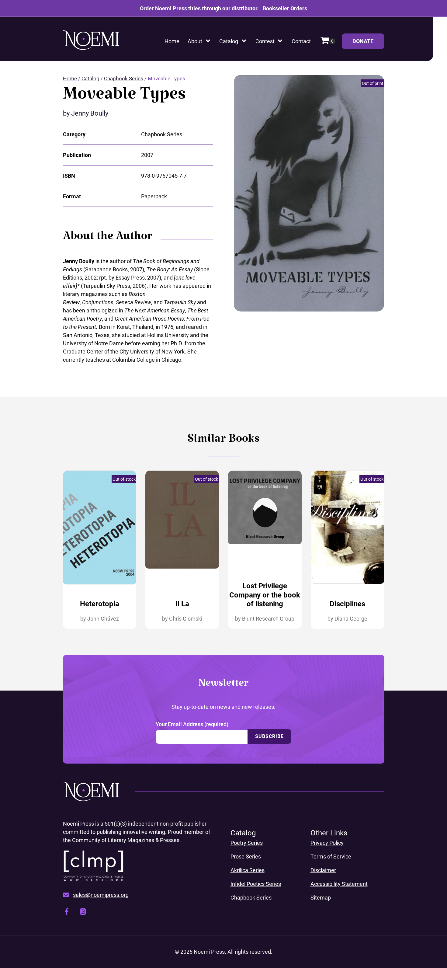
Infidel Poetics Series (255, 884)
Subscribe (269, 736)
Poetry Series (246, 843)
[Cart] (327, 41)
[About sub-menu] (209, 41)
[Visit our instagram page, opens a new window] (83, 912)
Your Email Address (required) (192, 724)
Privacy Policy (327, 843)
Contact (301, 41)
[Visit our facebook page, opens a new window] (67, 912)
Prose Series (245, 856)
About (195, 41)
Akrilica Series (247, 870)
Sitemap (320, 897)
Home (172, 41)
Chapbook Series (123, 79)
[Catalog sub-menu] (245, 41)
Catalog (228, 41)
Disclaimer (323, 870)
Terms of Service (330, 856)
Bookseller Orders (285, 8)
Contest (265, 41)
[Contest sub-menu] (281, 41)
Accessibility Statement (339, 884)
